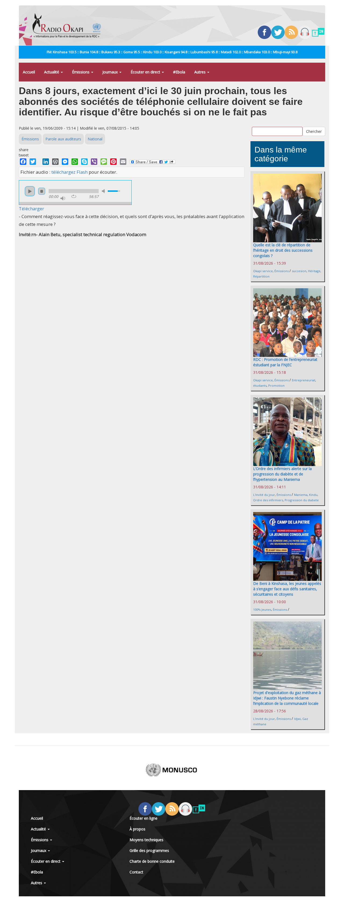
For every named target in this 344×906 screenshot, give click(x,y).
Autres (200, 71)
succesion (299, 271)
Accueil (29, 71)
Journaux (110, 71)
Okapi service (263, 271)
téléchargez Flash (69, 172)
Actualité (52, 71)
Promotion (276, 385)
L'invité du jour (264, 495)
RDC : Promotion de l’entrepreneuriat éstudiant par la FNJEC (285, 362)
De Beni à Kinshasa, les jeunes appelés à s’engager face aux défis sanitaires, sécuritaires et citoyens (287, 589)
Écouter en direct (146, 71)
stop (41, 191)
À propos (137, 829)
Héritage (314, 271)
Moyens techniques (146, 839)
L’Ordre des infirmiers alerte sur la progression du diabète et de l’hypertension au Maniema (282, 474)
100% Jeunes (262, 609)
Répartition (261, 276)
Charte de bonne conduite (152, 861)
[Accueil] (69, 25)
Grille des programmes (149, 850)
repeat (73, 196)
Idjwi (297, 719)
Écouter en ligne (143, 818)
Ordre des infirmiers (268, 500)
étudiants (260, 385)
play (29, 191)
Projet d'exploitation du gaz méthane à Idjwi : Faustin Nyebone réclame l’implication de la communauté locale (287, 698)
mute (104, 191)
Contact (136, 872)
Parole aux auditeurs (63, 138)
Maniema (300, 495)
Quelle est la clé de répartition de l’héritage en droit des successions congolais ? (283, 250)
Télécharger (31, 208)
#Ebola (179, 71)
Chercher (314, 131)
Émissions (81, 71)
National (95, 138)
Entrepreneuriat (303, 380)
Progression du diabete (302, 500)
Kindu (313, 495)
